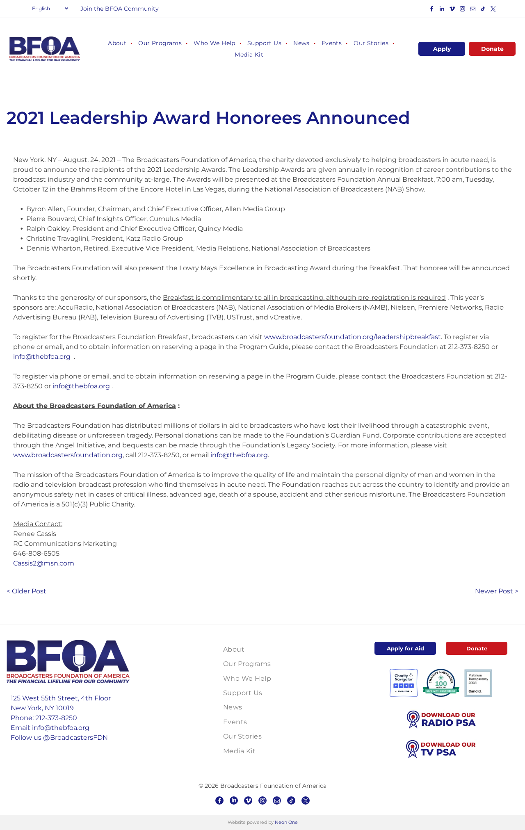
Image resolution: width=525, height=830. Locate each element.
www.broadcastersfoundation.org (68, 455)
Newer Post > (496, 591)
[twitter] (493, 10)
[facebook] (432, 10)
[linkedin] (442, 10)
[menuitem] (117, 43)
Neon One (286, 822)
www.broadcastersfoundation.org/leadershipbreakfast (352, 337)
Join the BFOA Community (119, 8)
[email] (473, 10)
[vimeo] (452, 10)
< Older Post (26, 591)
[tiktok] (483, 10)
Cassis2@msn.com (43, 563)
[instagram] (463, 10)
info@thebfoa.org (42, 356)
